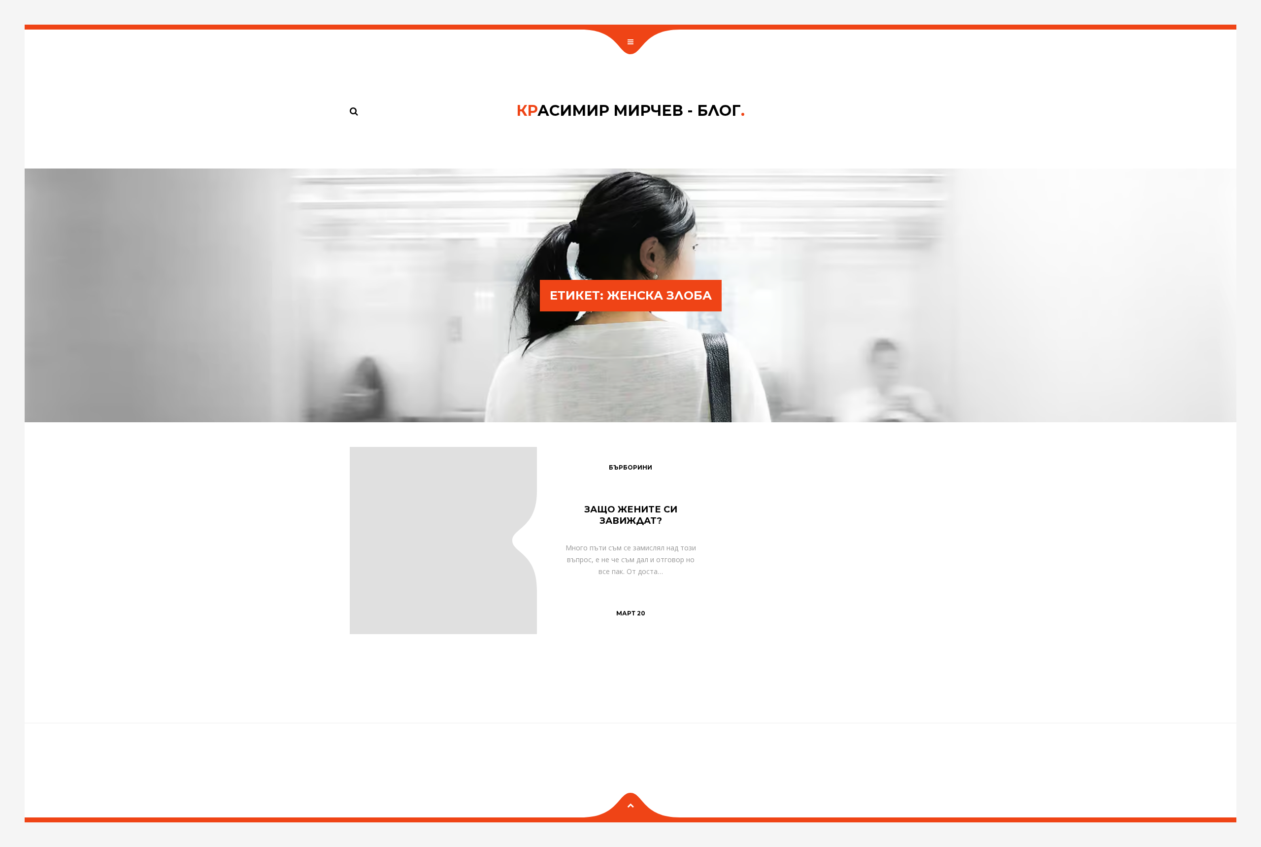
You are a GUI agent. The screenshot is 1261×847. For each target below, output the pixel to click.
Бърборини (630, 467)
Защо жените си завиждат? (630, 515)
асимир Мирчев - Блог (630, 111)
